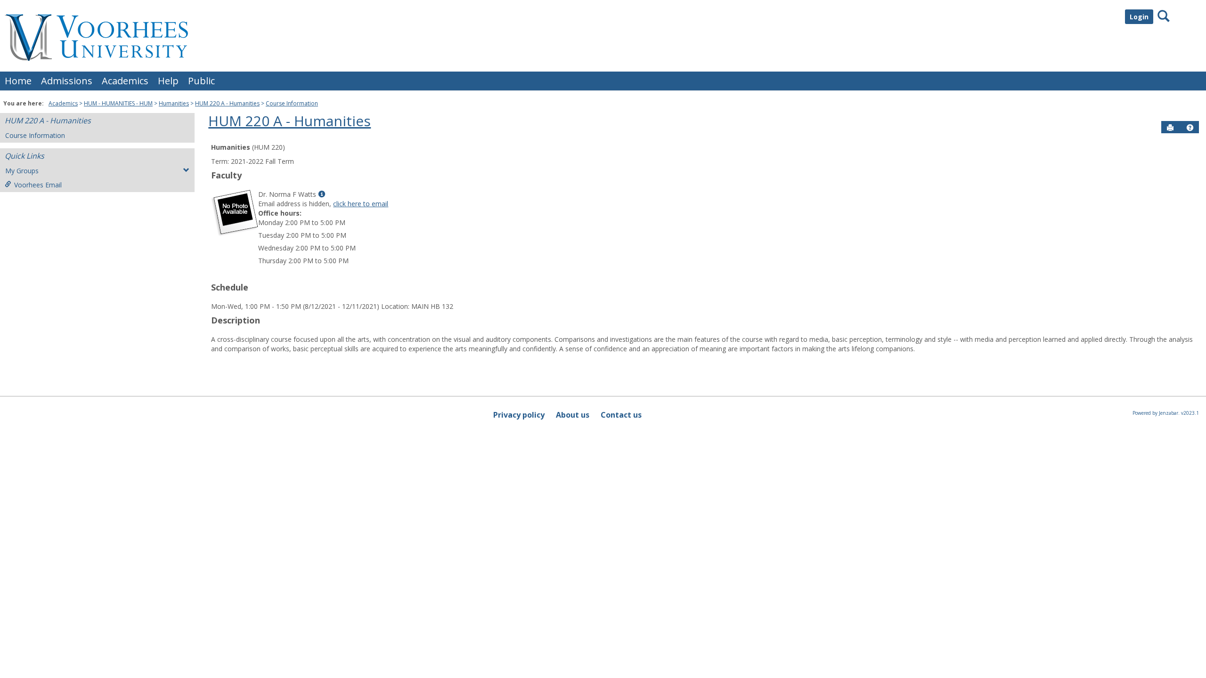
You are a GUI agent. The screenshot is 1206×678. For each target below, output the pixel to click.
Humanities (174, 103)
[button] (1190, 127)
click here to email (360, 203)
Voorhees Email (38, 184)
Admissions (66, 80)
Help (168, 80)
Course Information (292, 103)
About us (572, 415)
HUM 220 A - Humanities (227, 103)
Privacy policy (519, 415)
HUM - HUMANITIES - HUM (118, 103)
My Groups (22, 170)
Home (18, 80)
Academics (125, 80)
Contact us (621, 415)
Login (1139, 16)
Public (201, 80)
